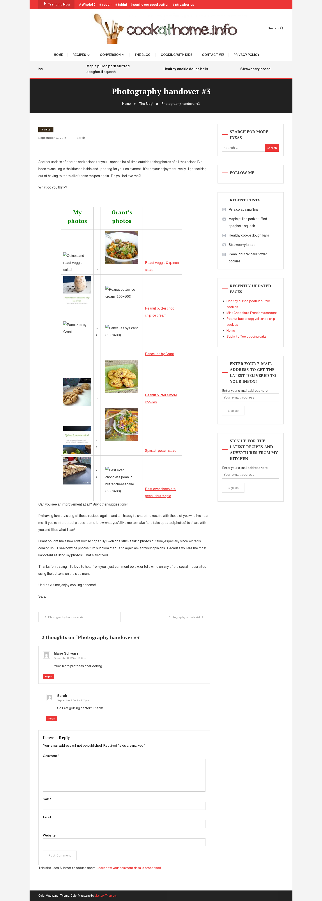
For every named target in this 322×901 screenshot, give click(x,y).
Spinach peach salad (160, 450)
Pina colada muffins (243, 209)
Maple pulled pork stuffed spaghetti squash (101, 69)
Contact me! (213, 55)
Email (47, 817)
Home (58, 55)
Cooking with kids (177, 55)
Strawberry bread (249, 69)
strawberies (184, 4)
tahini (122, 4)
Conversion (110, 55)
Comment (51, 756)
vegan (106, 4)
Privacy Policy (246, 55)
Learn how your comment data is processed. (129, 868)
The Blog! (142, 55)
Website (49, 835)
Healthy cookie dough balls (179, 69)
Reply (48, 676)
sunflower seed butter (151, 4)
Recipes (79, 55)
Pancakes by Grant (159, 354)
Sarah (81, 137)
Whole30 (89, 4)
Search (273, 28)
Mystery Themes (105, 895)
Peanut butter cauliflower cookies (248, 257)
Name (47, 799)
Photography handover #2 (65, 617)
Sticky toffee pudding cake (246, 336)
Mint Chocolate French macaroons (252, 313)
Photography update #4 (184, 617)
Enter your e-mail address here (245, 390)
